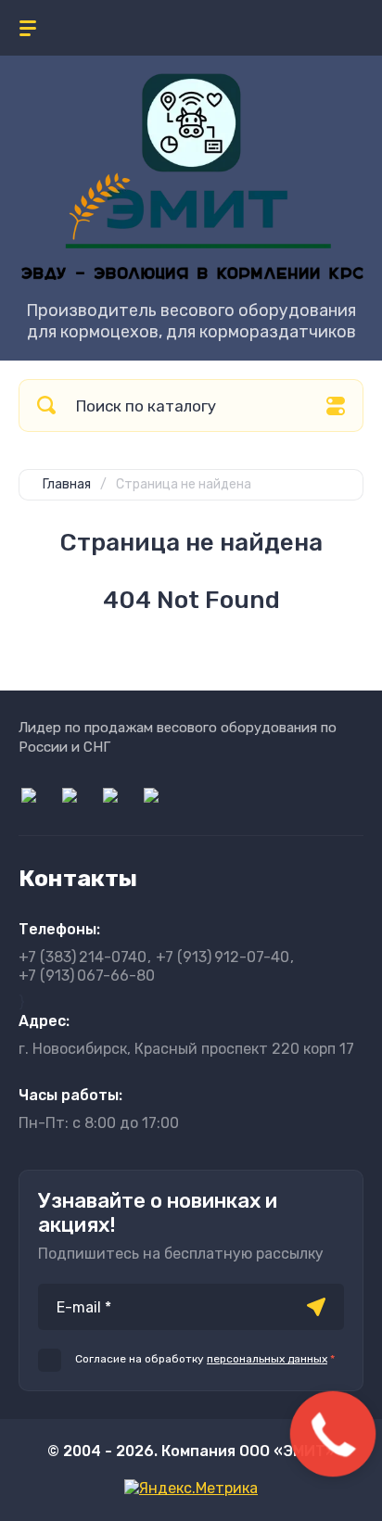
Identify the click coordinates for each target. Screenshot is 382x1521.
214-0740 (82, 957)
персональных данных (267, 1358)
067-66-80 (87, 975)
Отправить (316, 1307)
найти (46, 405)
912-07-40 (222, 957)
